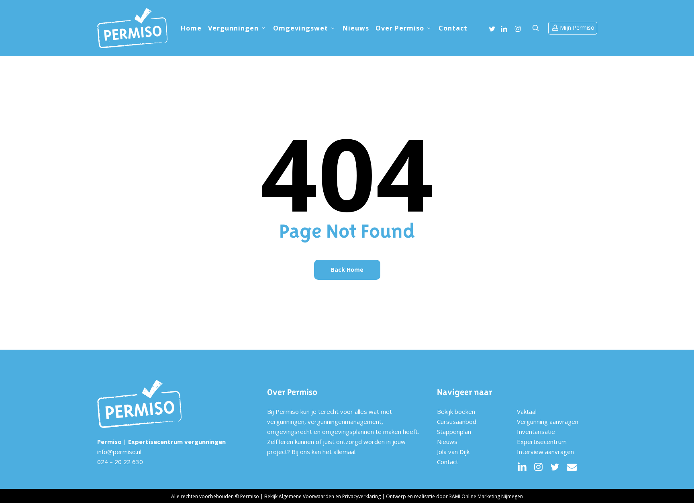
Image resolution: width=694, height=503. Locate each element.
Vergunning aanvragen (547, 421)
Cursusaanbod (456, 421)
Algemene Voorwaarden (306, 496)
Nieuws (447, 442)
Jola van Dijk (453, 452)
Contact (447, 462)
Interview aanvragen (545, 452)
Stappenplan (454, 432)
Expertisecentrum (542, 442)
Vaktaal (527, 411)
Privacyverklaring (361, 496)
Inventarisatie (536, 432)
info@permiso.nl (119, 452)
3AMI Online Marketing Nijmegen (486, 496)
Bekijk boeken (456, 411)
